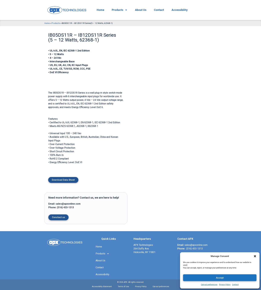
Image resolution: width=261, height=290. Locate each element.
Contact (235, 285)
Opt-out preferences (209, 285)
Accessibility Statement (102, 286)
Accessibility (180, 9)
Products (117, 9)
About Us (140, 9)
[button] (254, 256)
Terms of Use (123, 286)
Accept (220, 277)
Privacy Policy (224, 285)
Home (100, 9)
